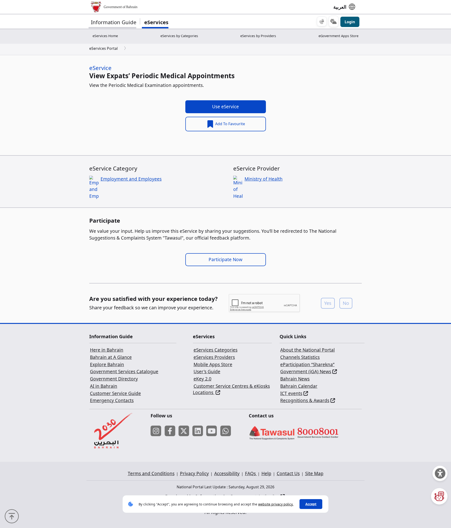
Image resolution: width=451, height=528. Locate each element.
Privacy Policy (194, 473)
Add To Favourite (229, 123)
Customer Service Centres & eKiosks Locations (231, 389)
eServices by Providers (258, 36)
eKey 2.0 (202, 379)
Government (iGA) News (305, 372)
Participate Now (225, 259)
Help (266, 473)
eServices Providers (214, 357)
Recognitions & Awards (304, 400)
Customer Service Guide (115, 393)
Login (350, 21)
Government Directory (114, 379)
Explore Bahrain (107, 364)
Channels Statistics (300, 357)
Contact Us (288, 473)
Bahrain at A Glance (111, 357)
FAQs (251, 473)
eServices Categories (215, 350)
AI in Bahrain (103, 386)
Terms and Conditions (151, 473)
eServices (156, 22)
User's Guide (207, 372)
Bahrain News (295, 379)
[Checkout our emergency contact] (322, 21)
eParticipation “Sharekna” (307, 364)
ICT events (291, 393)
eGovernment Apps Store (338, 36)
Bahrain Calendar (298, 386)
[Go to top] (13, 515)
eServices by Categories (179, 36)
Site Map (314, 473)
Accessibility (227, 473)
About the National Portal (307, 350)
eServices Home (105, 36)
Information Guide (113, 22)
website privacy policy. (275, 504)
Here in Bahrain (106, 350)
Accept (310, 504)
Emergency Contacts (112, 400)
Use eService (225, 107)
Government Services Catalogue (124, 372)
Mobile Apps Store (213, 364)
